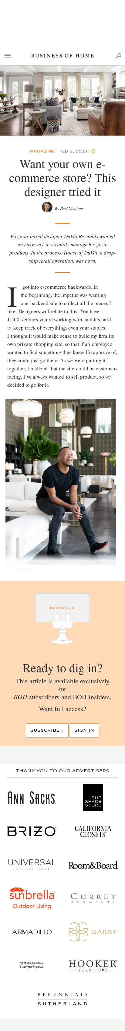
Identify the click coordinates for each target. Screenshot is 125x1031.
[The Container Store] (31, 965)
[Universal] (31, 864)
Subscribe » (47, 730)
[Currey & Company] (93, 898)
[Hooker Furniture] (93, 965)
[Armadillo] (31, 932)
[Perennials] (62, 999)
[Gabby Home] (93, 932)
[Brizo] (31, 831)
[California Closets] (93, 831)
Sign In (84, 730)
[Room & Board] (93, 864)
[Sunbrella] (31, 898)
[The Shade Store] (93, 797)
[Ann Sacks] (31, 797)
